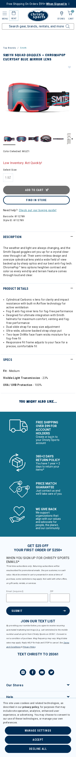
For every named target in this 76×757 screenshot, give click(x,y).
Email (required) (14, 591)
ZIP (51, 591)
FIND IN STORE (36, 200)
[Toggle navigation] (4, 13)
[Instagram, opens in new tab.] (23, 673)
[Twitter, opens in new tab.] (51, 673)
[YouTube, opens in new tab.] (42, 673)
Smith (23, 48)
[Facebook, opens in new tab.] (32, 673)
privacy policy (30, 707)
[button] (69, 67)
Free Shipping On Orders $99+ (37, 3)
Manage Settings (38, 730)
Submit (16, 610)
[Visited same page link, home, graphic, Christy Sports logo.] (38, 15)
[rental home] (13, 13)
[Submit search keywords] (63, 24)
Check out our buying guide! (38, 210)
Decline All (38, 748)
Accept (38, 739)
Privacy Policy (29, 647)
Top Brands (9, 48)
